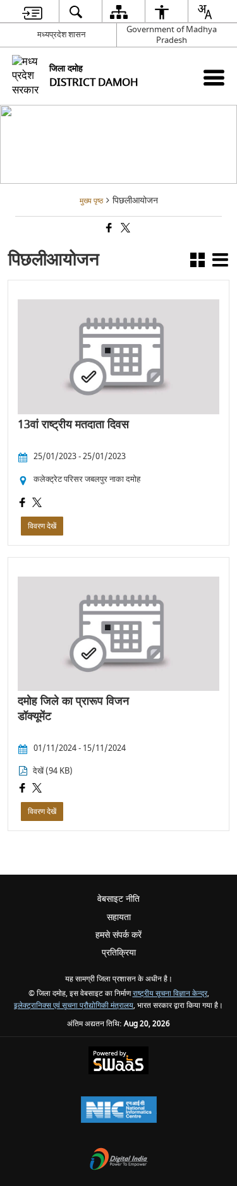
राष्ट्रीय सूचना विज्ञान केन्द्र (170, 993)
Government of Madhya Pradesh (171, 34)
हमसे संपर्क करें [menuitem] (118, 935)
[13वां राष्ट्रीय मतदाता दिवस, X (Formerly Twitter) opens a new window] (37, 504)
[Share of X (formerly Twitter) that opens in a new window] (124, 229)
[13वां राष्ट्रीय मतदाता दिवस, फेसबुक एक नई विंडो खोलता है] (22, 504)
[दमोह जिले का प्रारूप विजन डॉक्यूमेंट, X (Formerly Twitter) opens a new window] (37, 789)
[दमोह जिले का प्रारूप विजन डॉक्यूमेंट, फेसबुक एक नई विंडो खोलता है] (22, 789)
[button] (197, 262)
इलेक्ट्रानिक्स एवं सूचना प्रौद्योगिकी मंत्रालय (73, 1005)
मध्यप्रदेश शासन (61, 34)
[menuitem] (32, 11)
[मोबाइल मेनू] (214, 77)
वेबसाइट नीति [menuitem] (118, 899)
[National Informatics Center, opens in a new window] (118, 1111)
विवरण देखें (42, 526)
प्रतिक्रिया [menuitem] (119, 952)
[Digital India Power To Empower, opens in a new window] (118, 1160)
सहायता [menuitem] (119, 917)
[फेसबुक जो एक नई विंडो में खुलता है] (108, 229)
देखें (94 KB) (53, 771)
